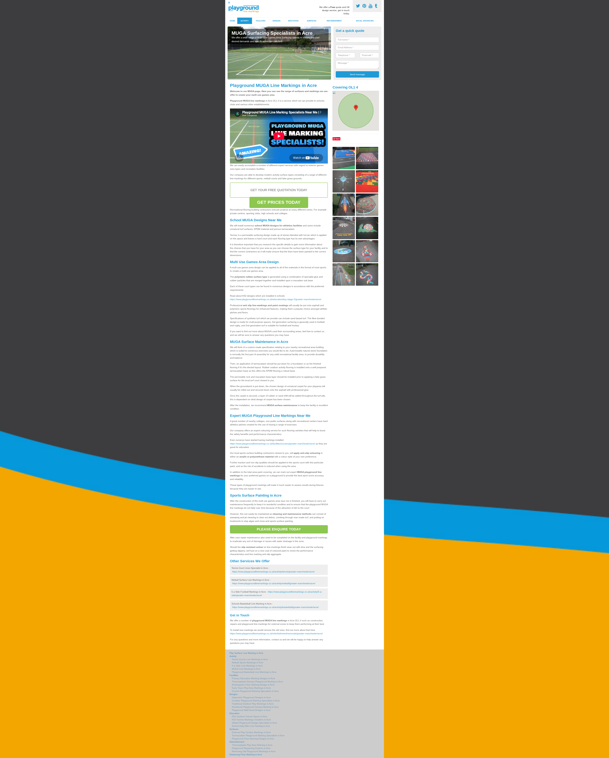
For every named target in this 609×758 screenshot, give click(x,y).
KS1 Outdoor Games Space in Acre (249, 716)
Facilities (260, 21)
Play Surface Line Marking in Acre (246, 653)
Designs (276, 21)
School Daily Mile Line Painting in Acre (251, 726)
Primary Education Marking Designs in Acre (253, 678)
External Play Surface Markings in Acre (251, 732)
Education (293, 21)
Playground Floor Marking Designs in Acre (253, 738)
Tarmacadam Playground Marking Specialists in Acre (258, 735)
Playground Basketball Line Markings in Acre (254, 672)
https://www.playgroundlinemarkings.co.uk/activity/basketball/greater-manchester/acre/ (275, 607)
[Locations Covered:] (229, 3)
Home (232, 21)
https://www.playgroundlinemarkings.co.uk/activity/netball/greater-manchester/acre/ (273, 583)
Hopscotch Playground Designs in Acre (251, 697)
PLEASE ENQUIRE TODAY (279, 529)
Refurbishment (334, 21)
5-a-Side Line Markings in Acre (247, 665)
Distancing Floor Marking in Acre (245, 754)
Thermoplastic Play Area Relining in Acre (252, 745)
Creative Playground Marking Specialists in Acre (256, 700)
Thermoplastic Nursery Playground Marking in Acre (257, 681)
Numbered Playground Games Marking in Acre (255, 707)
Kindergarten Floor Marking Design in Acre (253, 684)
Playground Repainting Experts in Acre (251, 748)
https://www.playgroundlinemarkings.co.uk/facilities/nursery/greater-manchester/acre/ (272, 443)
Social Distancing (365, 21)
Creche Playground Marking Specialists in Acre (255, 691)
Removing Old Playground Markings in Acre (253, 751)
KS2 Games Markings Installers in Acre (251, 719)
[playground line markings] (245, 8)
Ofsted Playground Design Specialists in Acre (254, 723)
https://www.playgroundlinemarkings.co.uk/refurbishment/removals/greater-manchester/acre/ (276, 633)
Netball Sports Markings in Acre (247, 662)
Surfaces (311, 21)
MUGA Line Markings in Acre (246, 669)
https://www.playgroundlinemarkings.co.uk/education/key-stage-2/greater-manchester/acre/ (275, 299)
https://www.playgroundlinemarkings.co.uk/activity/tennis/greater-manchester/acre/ (273, 571)
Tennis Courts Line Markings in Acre (250, 659)
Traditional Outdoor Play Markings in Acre (252, 703)
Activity (245, 21)
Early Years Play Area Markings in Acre (251, 688)
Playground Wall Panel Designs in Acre (251, 710)
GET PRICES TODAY (279, 202)
